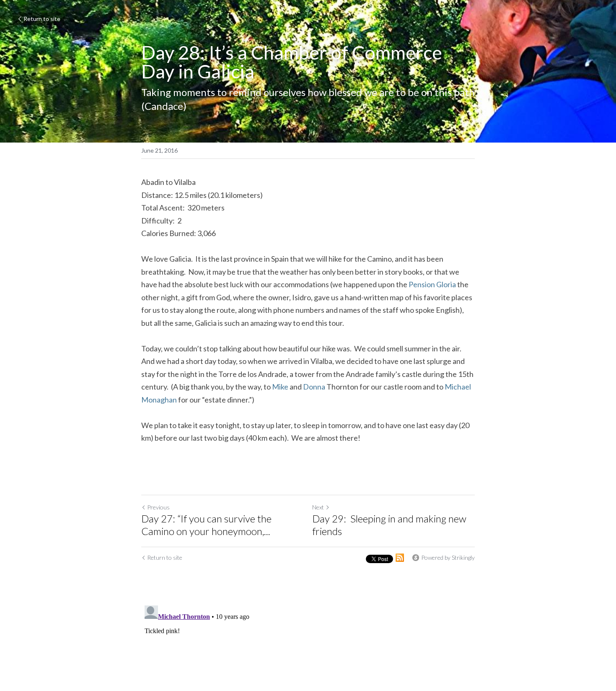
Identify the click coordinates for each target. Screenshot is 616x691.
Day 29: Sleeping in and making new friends (389, 524)
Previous (158, 507)
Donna (314, 386)
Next (318, 507)
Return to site (41, 18)
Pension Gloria (432, 284)
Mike (280, 386)
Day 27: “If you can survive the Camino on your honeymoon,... (206, 524)
